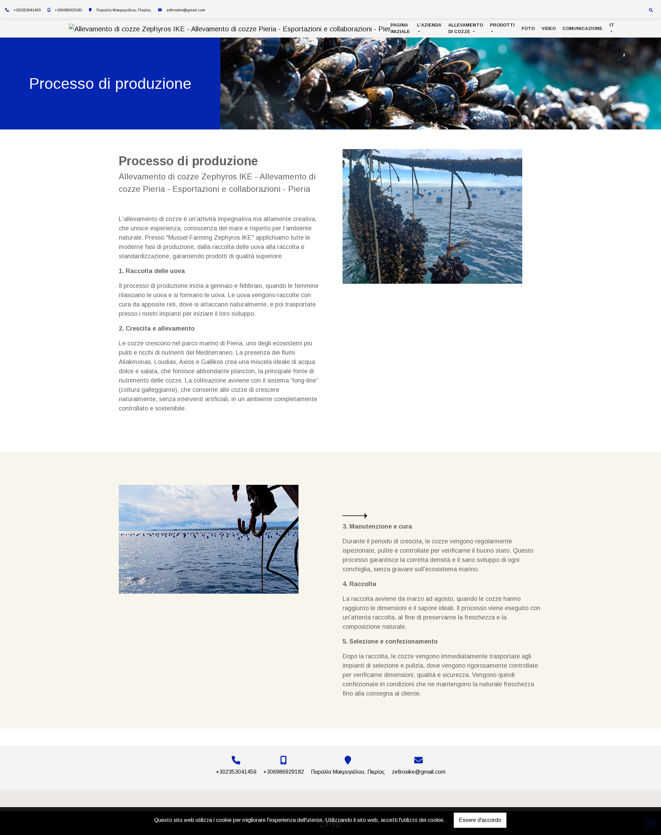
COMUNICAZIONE (582, 28)
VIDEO (549, 28)
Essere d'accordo (480, 820)
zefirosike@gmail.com (185, 10)
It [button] (611, 25)
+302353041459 (27, 10)
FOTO (528, 28)
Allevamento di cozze (465, 28)
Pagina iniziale (400, 28)
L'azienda (429, 25)
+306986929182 (68, 10)
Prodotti (502, 25)
